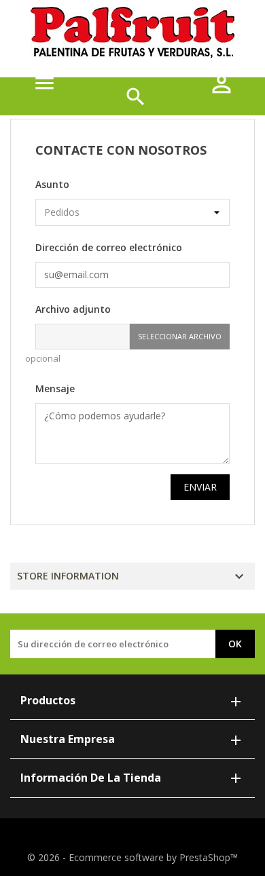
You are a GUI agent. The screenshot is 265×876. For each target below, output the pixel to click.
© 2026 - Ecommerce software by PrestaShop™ (132, 857)
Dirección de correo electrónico (108, 247)
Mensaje (55, 388)
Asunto (52, 184)
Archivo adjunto (73, 309)
